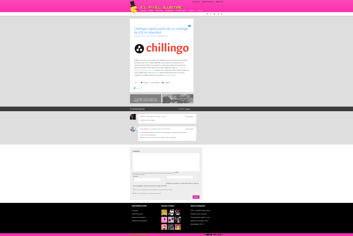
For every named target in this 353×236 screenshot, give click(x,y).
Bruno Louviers (201, 214)
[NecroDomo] (171, 229)
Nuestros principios (139, 217)
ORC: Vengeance (181, 68)
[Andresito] (164, 215)
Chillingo (138, 88)
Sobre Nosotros (137, 214)
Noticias (154, 36)
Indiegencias (169, 10)
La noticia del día (181, 10)
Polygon (156, 72)
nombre (135, 176)
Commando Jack (149, 70)
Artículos (143, 10)
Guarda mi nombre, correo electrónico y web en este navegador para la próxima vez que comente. (166, 184)
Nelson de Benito (145, 36)
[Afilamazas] (164, 229)
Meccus (142, 116)
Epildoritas (192, 10)
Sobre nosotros (208, 1)
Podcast (200, 10)
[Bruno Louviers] (164, 222)
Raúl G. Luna (205, 217)
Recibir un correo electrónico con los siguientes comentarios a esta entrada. (152, 189)
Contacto (196, 1)
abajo (188, 109)
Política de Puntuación (139, 221)
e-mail (176, 172)
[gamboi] (171, 222)
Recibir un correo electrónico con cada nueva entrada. (147, 193)
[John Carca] (178, 222)
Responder (189, 117)
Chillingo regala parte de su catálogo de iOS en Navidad (161, 30)
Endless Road (138, 70)
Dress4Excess (144, 129)
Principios (219, 1)
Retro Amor (159, 10)
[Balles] (178, 229)
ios (141, 88)
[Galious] (178, 215)
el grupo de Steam (170, 75)
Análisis (151, 10)
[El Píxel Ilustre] (161, 7)
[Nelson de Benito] (171, 215)
